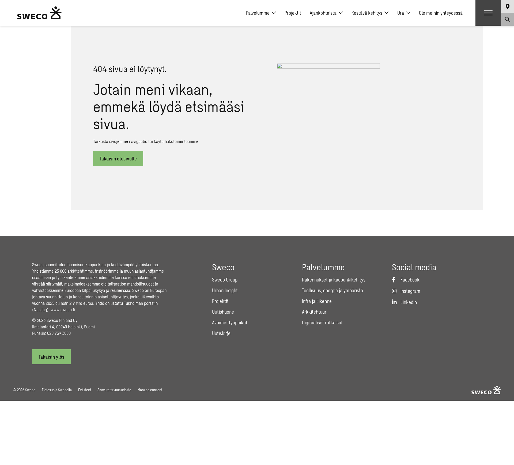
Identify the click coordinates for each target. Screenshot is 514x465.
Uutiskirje (221, 333)
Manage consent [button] (150, 390)
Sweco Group (224, 280)
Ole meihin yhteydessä (441, 13)
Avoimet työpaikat (229, 322)
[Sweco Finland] (39, 12)
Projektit (293, 13)
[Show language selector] (507, 6)
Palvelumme (258, 13)
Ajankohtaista (323, 13)
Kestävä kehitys (367, 13)
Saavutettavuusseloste (114, 390)
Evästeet (84, 390)
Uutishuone (223, 312)
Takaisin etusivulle (118, 159)
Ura (400, 13)
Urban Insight (225, 290)
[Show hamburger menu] (488, 13)
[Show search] (507, 19)
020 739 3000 (59, 333)
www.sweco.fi (63, 309)
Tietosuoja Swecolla (57, 390)
